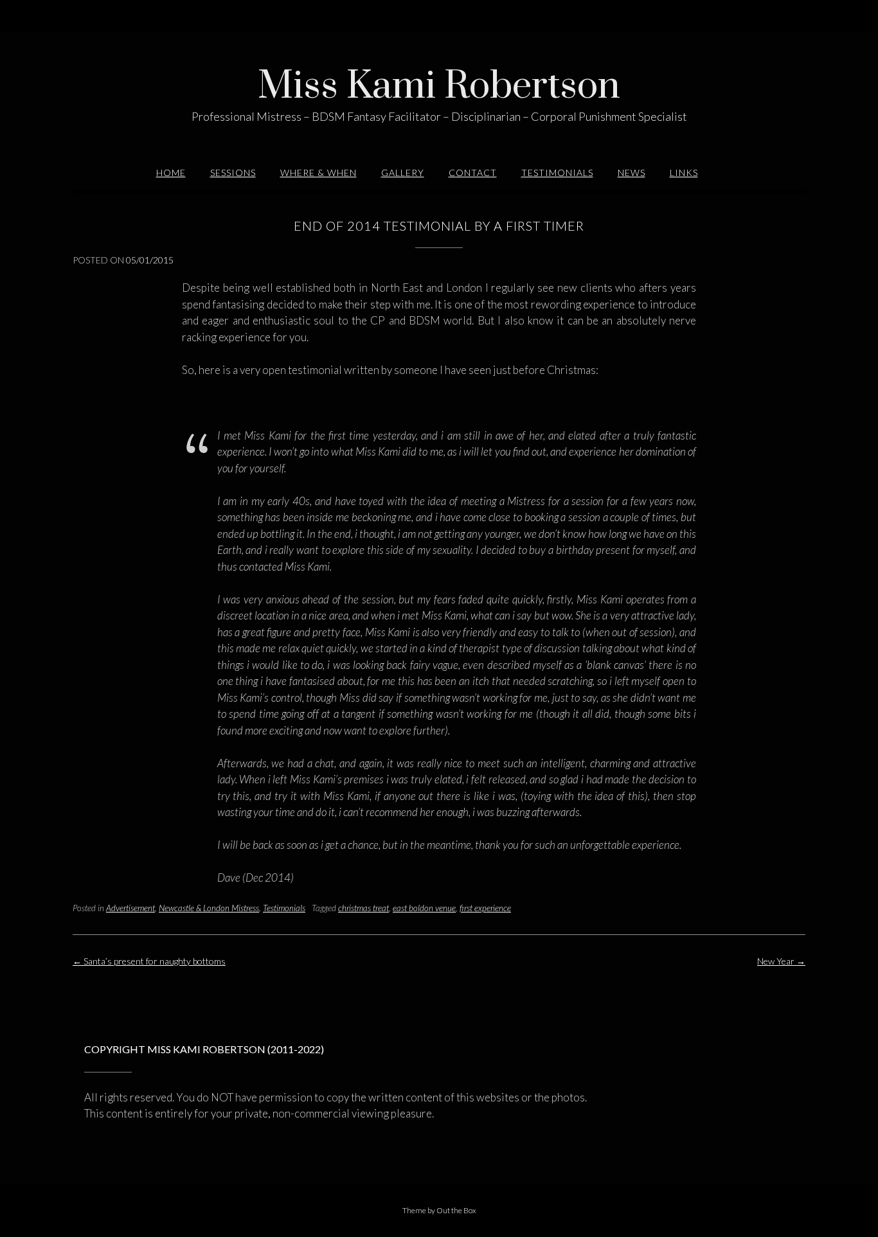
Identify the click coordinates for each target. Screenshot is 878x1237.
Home (171, 172)
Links (684, 172)
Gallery (402, 172)
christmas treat (363, 908)
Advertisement (130, 908)
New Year (781, 961)
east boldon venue (424, 908)
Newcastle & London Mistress (209, 908)
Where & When (318, 172)
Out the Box (456, 1210)
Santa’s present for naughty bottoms (149, 961)
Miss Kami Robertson (439, 86)
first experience (485, 908)
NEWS (631, 172)
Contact (473, 172)
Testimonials (557, 172)
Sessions (233, 172)
